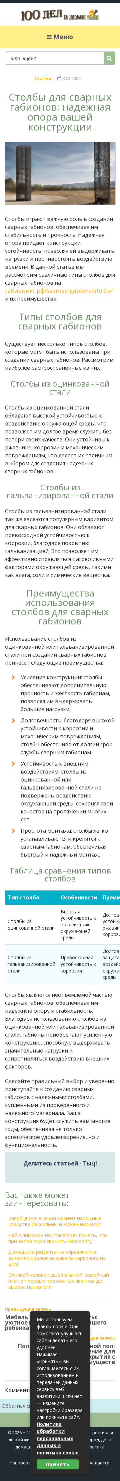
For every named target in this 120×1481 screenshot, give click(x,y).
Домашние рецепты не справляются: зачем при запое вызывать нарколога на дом (57, 1258)
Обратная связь (21, 1405)
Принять (58, 1464)
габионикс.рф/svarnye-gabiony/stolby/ (59, 291)
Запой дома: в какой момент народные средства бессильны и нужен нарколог (55, 1221)
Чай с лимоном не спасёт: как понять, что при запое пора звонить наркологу (57, 1238)
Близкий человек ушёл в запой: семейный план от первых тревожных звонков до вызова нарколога (58, 1281)
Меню (63, 37)
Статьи (42, 78)
